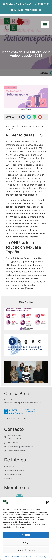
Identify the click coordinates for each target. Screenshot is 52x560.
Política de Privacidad (29, 556)
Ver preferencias (26, 550)
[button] (47, 502)
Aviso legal (43, 556)
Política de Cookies (12, 556)
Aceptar (26, 535)
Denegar (26, 542)
